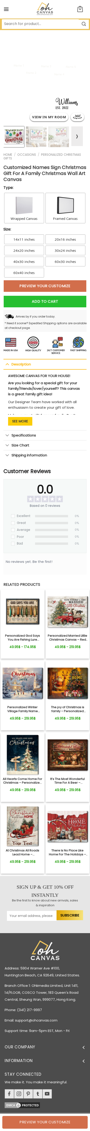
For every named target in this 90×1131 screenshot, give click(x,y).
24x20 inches (24, 250)
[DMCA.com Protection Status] (47, 1104)
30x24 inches (65, 250)
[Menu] (6, 9)
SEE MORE (20, 421)
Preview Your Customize (45, 286)
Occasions (26, 155)
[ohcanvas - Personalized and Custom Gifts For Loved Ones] (45, 9)
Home (7, 155)
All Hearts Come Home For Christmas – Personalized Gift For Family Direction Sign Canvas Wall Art (22, 781)
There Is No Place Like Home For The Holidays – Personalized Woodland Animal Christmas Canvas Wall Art (67, 853)
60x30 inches (65, 261)
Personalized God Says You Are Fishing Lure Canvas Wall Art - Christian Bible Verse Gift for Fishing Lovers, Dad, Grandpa (22, 638)
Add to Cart (45, 301)
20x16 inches (65, 239)
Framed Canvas (65, 218)
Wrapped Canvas (24, 218)
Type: (8, 187)
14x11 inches (24, 239)
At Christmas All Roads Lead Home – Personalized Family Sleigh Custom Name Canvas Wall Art (22, 853)
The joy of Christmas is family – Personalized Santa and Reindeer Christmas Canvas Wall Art (67, 709)
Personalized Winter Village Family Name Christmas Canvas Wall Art (22, 709)
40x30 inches (24, 261)
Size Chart (20, 445)
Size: (7, 229)
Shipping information (29, 455)
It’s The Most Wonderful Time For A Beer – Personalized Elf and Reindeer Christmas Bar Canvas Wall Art (67, 781)
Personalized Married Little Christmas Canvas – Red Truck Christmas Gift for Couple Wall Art (67, 638)
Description (21, 364)
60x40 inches (24, 272)
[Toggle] (7, 364)
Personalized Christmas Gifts (42, 157)
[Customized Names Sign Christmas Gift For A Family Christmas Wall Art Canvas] (22, 611)
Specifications (24, 435)
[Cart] (80, 9)
